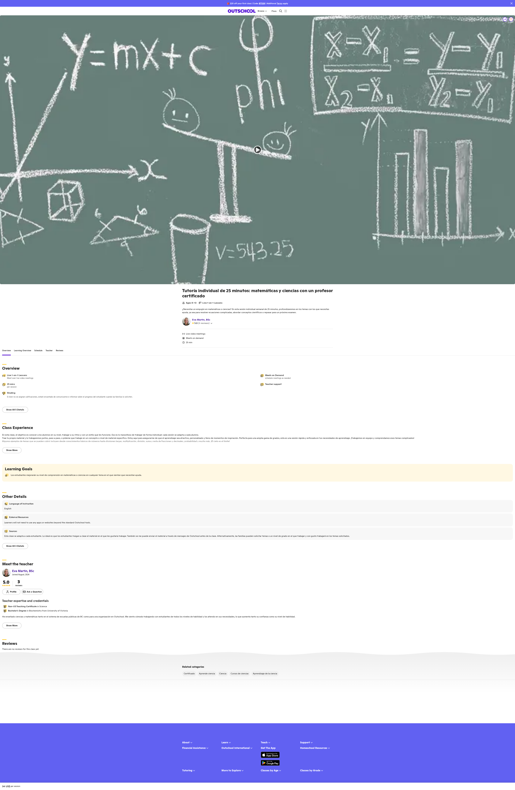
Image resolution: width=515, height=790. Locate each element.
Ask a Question (34, 591)
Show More (12, 450)
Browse (261, 11)
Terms (279, 3)
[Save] (511, 19)
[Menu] (285, 11)
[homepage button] (242, 11)
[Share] (505, 19)
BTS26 (262, 3)
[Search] (281, 11)
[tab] (6, 350)
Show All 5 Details (15, 409)
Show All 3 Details (15, 546)
